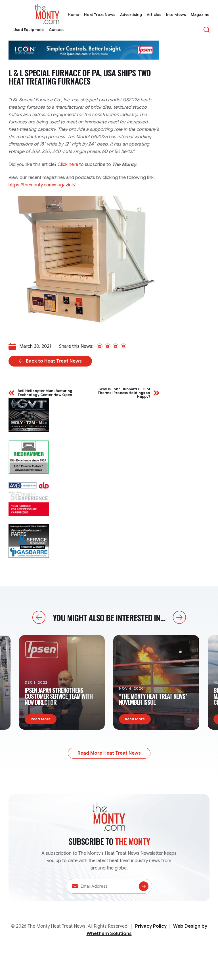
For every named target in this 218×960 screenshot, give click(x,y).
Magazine (200, 14)
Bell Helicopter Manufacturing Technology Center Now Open (45, 392)
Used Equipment (28, 29)
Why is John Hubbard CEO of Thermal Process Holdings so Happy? (124, 393)
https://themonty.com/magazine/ (42, 185)
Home (73, 14)
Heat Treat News (99, 14)
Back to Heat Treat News (54, 361)
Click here (68, 164)
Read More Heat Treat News (109, 753)
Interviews (176, 14)
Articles (154, 14)
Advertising (131, 14)
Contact (56, 29)
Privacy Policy (151, 926)
